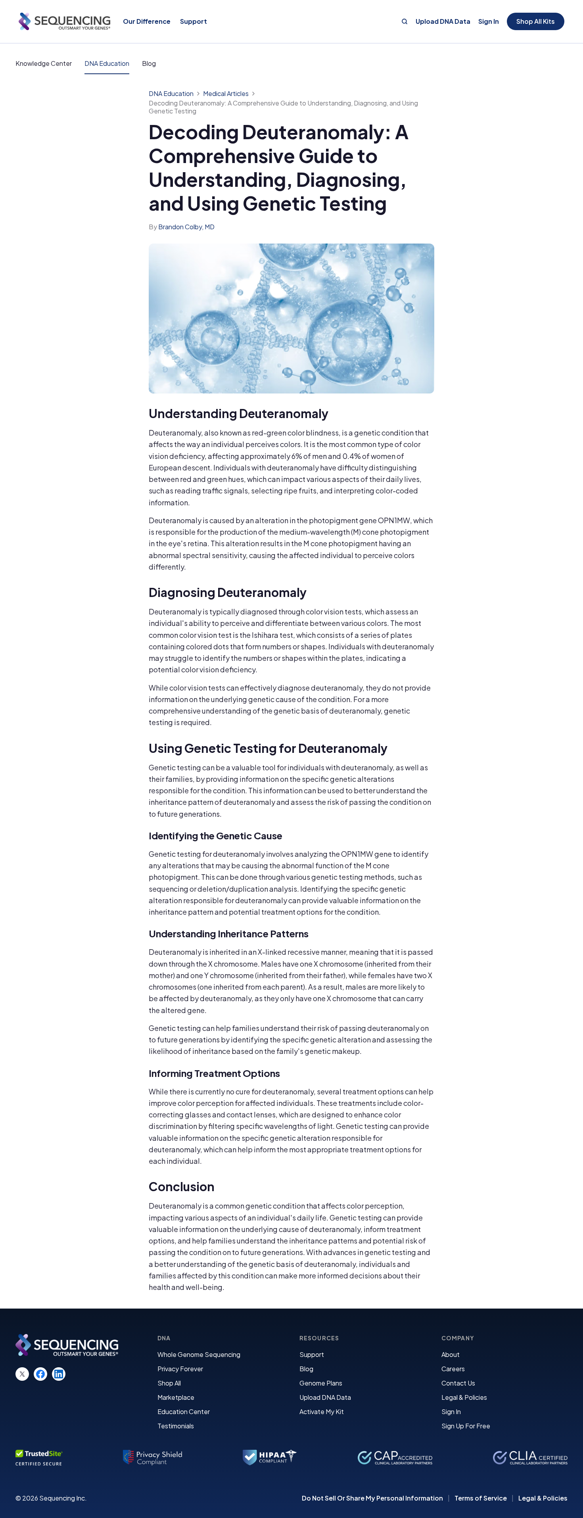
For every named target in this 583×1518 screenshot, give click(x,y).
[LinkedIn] (58, 1374)
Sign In (488, 21)
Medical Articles (226, 94)
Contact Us (458, 1383)
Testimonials (175, 1426)
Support (311, 1354)
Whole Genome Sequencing (198, 1354)
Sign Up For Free (465, 1426)
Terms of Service (481, 1498)
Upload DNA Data (443, 21)
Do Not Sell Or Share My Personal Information (372, 1498)
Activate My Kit (321, 1411)
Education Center (183, 1411)
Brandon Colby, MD (186, 227)
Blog (149, 63)
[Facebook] (40, 1374)
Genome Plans (320, 1383)
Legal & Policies (464, 1397)
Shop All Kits (535, 21)
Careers (453, 1368)
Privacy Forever (180, 1368)
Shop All (169, 1383)
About (450, 1354)
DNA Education (106, 63)
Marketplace (175, 1397)
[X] (22, 1374)
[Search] (404, 21)
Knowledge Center (43, 63)
